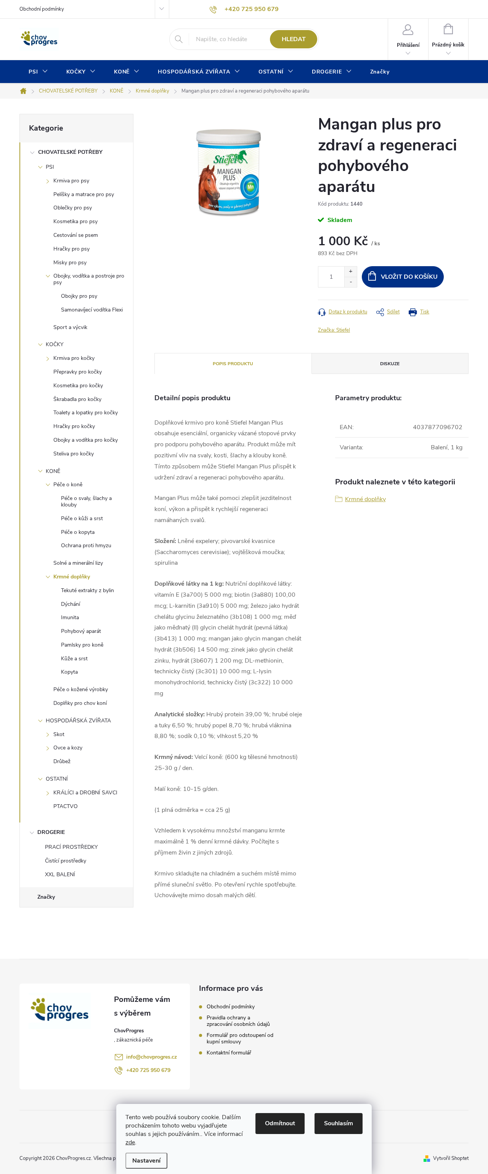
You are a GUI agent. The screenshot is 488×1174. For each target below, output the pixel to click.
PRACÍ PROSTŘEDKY (71, 847)
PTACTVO (65, 806)
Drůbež (62, 761)
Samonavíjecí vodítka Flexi (92, 309)
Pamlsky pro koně (82, 644)
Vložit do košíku (409, 277)
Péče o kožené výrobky (80, 689)
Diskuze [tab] (390, 364)
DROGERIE (51, 832)
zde (130, 1142)
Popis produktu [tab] (233, 364)
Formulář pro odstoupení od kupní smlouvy (240, 1038)
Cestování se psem (75, 235)
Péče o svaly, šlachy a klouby (86, 501)
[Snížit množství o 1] (350, 282)
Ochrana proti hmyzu (86, 545)
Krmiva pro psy (71, 180)
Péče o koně (67, 484)
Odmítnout (280, 1123)
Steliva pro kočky (73, 453)
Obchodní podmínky (41, 9)
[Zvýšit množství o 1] (350, 272)
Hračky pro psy (71, 248)
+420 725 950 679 (148, 1070)
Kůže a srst (74, 658)
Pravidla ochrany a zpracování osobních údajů (238, 1021)
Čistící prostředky (65, 860)
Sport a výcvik (70, 327)
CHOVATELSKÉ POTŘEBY (70, 152)
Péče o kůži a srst (82, 518)
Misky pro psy (70, 262)
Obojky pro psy (79, 296)
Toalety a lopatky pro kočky (85, 412)
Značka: (334, 330)
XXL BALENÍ (60, 874)
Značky (46, 897)
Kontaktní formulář (229, 1052)
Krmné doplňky (71, 576)
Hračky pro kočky (74, 426)
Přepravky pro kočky (77, 371)
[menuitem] (38, 72)
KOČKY (54, 344)
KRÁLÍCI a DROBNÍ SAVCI (85, 792)
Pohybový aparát (81, 631)
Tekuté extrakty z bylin (87, 590)
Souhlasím (338, 1123)
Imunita (70, 617)
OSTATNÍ (57, 779)
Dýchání (70, 604)
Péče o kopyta (78, 532)
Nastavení (146, 1160)
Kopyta (69, 672)
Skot (58, 734)
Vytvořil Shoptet (451, 1158)
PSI (50, 167)
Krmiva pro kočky (74, 358)
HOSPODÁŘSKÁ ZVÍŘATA (78, 720)
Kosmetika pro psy (75, 221)
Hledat (294, 39)
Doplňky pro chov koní (80, 703)
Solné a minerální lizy (78, 563)
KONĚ (53, 471)
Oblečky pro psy (72, 207)
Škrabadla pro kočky (77, 399)
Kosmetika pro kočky (78, 385)
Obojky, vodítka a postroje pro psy (88, 279)
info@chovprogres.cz (151, 1057)
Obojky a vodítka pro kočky (85, 440)
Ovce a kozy (67, 747)
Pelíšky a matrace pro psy (83, 194)
